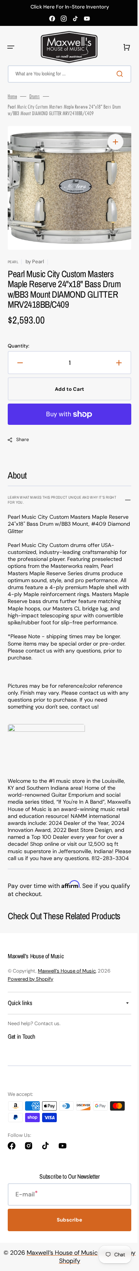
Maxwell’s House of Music (67, 984)
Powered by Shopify (30, 993)
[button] (10, 47)
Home (12, 96)
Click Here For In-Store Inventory (70, 7)
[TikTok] (75, 18)
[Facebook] (52, 18)
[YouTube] (86, 18)
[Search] (115, 73)
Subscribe (67, 1234)
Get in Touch (21, 1050)
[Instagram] (63, 18)
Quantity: (18, 346)
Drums (34, 96)
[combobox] (66, 74)
